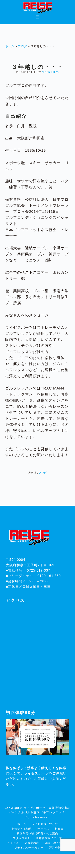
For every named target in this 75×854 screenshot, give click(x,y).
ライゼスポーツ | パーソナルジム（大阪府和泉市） (37, 7)
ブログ (43, 472)
